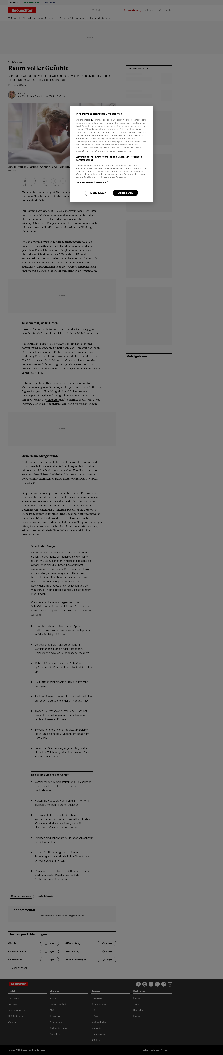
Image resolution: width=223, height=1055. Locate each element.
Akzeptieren (125, 192)
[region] (111, 154)
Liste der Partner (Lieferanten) (92, 182)
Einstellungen (98, 192)
